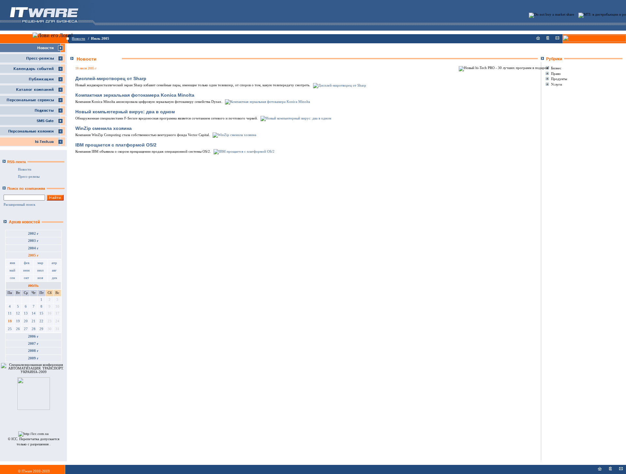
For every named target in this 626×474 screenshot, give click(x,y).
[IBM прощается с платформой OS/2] (243, 151)
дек (54, 278)
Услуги (556, 84)
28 (34, 329)
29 (41, 329)
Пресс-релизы (28, 176)
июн (26, 270)
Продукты (559, 79)
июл (40, 270)
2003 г (33, 241)
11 (10, 313)
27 (26, 329)
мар (40, 263)
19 (18, 321)
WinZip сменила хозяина (103, 128)
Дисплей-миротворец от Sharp (110, 78)
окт (26, 278)
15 (41, 313)
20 (26, 321)
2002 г (33, 233)
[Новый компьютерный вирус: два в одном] (295, 118)
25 (10, 329)
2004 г (33, 248)
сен (12, 278)
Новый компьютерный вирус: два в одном (125, 111)
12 (18, 313)
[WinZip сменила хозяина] (234, 135)
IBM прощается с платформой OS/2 (115, 144)
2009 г (33, 358)
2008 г (33, 351)
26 (18, 329)
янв (12, 263)
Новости (78, 38)
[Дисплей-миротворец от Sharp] (339, 85)
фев (26, 263)
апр (54, 263)
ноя (40, 278)
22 (41, 321)
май (12, 270)
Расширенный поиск (19, 204)
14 (34, 313)
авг (54, 270)
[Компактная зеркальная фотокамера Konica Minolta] (267, 102)
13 (26, 313)
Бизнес (556, 68)
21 (34, 321)
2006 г (33, 336)
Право (556, 74)
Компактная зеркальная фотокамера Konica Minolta (134, 95)
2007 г (33, 343)
